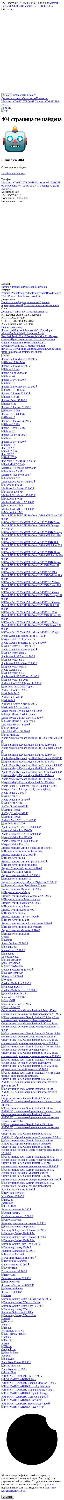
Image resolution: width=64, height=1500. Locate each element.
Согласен (7, 1497)
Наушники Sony (20, 342)
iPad (21, 286)
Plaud (30, 351)
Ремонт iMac (15, 296)
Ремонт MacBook (42, 292)
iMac (37, 286)
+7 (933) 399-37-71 (39, 5)
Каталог (7, 95)
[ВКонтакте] (27, 35)
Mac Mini (14, 333)
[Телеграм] (27, 62)
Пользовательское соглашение (41, 305)
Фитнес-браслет (33, 339)
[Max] (27, 88)
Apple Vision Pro (39, 336)
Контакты (42, 98)
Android (22, 351)
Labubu (37, 351)
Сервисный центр (11, 327)
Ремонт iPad (25, 292)
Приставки (17, 339)
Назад (6, 355)
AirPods (41, 330)
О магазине (29, 98)
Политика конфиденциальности (20, 302)
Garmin (33, 342)
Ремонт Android (32, 296)
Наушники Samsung (24, 348)
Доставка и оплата (12, 98)
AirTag (12, 336)
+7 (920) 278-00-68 (17, 101)
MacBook (29, 286)
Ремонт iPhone (9, 292)
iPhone (15, 286)
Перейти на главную (13, 173)
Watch (43, 286)
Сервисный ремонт (24, 94)
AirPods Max (23, 336)
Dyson (49, 348)
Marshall (41, 348)
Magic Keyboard (28, 333)
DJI (11, 348)
